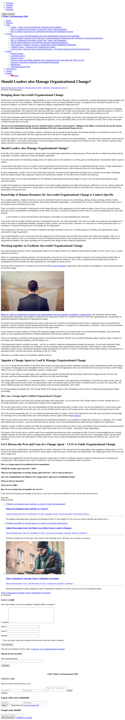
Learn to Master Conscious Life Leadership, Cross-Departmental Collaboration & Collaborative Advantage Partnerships (57, 38)
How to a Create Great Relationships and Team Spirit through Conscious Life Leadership (45, 36)
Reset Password (8, 718)
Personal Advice (17, 53)
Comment (5, 622)
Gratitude (82, 533)
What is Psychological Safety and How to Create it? (27, 509)
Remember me (17, 705)
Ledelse (55, 514)
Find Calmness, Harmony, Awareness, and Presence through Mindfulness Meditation (43, 45)
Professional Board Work (20, 67)
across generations (59, 266)
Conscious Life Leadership (54, 533)
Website (4, 636)
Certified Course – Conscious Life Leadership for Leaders (33, 47)
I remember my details (23, 718)
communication (85, 314)
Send (70, 690)
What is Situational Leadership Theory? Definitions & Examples (32, 578)
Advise (8, 51)
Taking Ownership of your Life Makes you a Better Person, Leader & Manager (39, 528)
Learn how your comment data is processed (48, 649)
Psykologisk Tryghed (80, 514)
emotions (77, 416)
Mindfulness (15, 64)
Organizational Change (58, 88)
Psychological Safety (66, 514)
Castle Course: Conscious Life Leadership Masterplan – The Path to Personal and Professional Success (50, 49)
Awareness (75, 533)
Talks (8, 25)
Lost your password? (31, 705)
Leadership (46, 88)
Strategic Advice (17, 58)
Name (3, 627)
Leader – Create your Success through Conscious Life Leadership (36, 27)
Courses (9, 34)
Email (3, 631)
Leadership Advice (18, 56)
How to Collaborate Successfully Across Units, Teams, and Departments (39, 29)
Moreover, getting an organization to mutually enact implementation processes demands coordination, (40, 314)
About (8, 20)
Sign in (4, 705)
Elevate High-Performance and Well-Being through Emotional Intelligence (39, 42)
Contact (9, 71)
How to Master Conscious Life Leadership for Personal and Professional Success (42, 31)
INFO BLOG (11, 69)
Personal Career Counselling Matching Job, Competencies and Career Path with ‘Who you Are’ (47, 60)
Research (9, 23)
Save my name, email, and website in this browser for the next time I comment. (33, 640)
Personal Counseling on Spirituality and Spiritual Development (35, 62)
